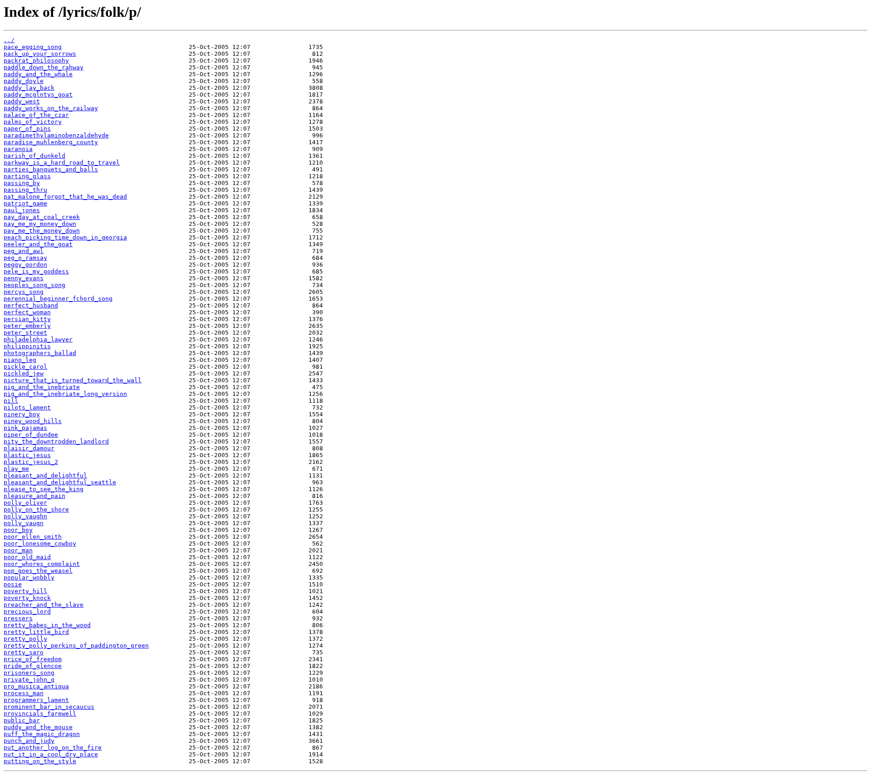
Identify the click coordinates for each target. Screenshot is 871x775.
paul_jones (22, 210)
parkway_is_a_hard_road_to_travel (62, 162)
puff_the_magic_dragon (42, 734)
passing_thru (25, 189)
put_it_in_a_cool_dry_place (51, 754)
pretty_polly (25, 638)
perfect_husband (31, 305)
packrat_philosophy (36, 60)
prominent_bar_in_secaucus (49, 706)
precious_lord (27, 611)
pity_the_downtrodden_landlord (56, 441)
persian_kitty (27, 319)
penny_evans (24, 278)
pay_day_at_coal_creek (42, 217)
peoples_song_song (34, 285)
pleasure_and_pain (34, 495)
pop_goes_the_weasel (38, 570)
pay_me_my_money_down (40, 223)
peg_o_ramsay (25, 257)
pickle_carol (25, 366)
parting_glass (27, 176)
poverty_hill (25, 591)
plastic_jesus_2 (31, 461)
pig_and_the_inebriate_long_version (65, 393)
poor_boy (18, 529)
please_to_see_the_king (43, 489)
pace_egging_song (33, 47)
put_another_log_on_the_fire (53, 747)
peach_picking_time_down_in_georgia (65, 237)
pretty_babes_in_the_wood (47, 625)
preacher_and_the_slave (43, 604)
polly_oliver (25, 502)
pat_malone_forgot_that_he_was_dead (65, 196)
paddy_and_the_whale (38, 74)
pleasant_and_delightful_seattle (60, 482)
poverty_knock (27, 598)
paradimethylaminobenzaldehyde (56, 135)
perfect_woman (27, 312)
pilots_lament (27, 407)
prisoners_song (29, 672)
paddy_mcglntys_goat (38, 94)
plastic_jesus (27, 455)
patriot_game (25, 203)
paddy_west (22, 101)
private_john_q (29, 679)
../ (9, 40)
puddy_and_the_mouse (38, 727)
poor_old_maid (27, 557)
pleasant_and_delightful (45, 475)
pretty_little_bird (36, 632)
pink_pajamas (25, 427)
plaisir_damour (29, 448)
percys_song (24, 291)
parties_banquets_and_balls (51, 169)
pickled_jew (24, 373)
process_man (24, 693)
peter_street (25, 332)
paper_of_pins (27, 128)
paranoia (18, 149)
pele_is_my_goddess (36, 271)
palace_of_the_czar (36, 115)
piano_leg (20, 359)
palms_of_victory (33, 121)
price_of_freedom (33, 659)
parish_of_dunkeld (34, 155)
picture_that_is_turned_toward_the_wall (73, 380)
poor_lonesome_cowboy (40, 543)
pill (11, 400)
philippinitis (27, 346)
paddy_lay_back (29, 87)
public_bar (22, 720)
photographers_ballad (40, 353)
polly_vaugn (24, 523)
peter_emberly (27, 325)
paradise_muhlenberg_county (51, 142)
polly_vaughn (25, 516)
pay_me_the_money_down (42, 230)
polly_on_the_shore (36, 509)
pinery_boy (22, 414)
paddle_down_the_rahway (43, 67)
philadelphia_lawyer (38, 339)
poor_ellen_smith (33, 536)
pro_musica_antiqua (36, 686)
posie (13, 584)
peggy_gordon (25, 264)
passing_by (22, 183)
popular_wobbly (29, 577)
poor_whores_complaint (42, 564)
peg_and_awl (24, 251)
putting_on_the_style (40, 761)
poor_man (18, 550)
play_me (16, 468)
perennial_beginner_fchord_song (58, 298)
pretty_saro (24, 652)
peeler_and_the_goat (38, 244)
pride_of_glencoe (33, 666)
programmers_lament (36, 700)
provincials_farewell (40, 713)
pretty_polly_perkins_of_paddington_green (76, 645)
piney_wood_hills (33, 421)
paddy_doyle (24, 81)
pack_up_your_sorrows (40, 53)
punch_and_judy (29, 740)
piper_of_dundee (31, 434)
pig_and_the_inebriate (42, 387)
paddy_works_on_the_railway (51, 108)
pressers (18, 618)
